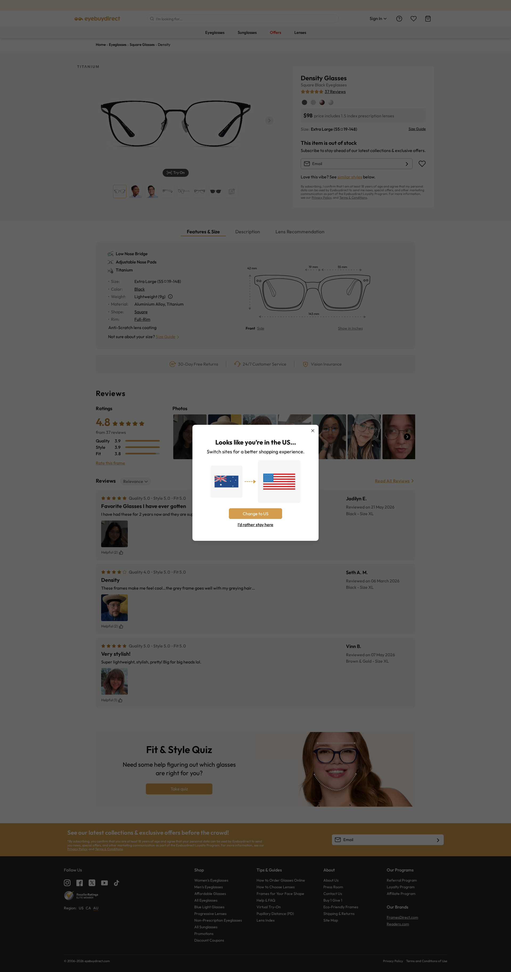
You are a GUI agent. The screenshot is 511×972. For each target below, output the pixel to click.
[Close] (313, 431)
